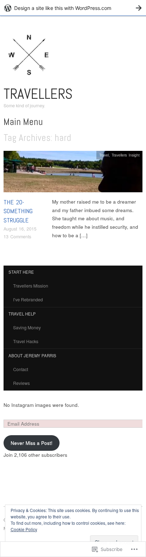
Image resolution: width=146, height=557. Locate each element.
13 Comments (17, 236)
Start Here (21, 272)
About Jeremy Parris (32, 355)
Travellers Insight (126, 155)
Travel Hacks (25, 341)
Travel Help (22, 314)
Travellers (38, 94)
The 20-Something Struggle (18, 211)
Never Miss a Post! (31, 442)
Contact (20, 369)
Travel (104, 155)
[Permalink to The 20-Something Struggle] (73, 173)
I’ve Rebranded (28, 299)
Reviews (21, 383)
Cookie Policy (24, 529)
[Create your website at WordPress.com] (73, 8)
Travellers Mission (30, 286)
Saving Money (27, 327)
